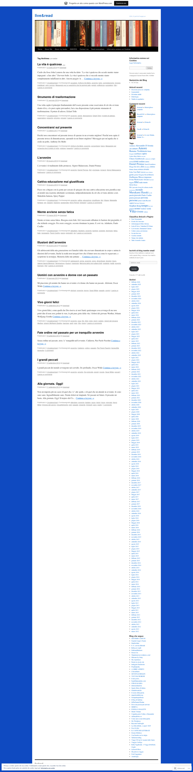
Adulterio (81, 230)
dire (142, 166)
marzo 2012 (135, 631)
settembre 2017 (136, 490)
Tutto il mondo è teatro (138, 240)
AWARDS (73, 49)
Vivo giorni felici (48, 302)
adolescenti (75, 261)
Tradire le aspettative (137, 99)
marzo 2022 (135, 367)
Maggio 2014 (135, 579)
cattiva (80, 200)
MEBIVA (134, 707)
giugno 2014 (135, 577)
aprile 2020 (134, 416)
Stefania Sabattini (139, 203)
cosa (79, 321)
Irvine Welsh (134, 179)
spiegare (83, 202)
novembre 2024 (136, 298)
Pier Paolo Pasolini (104, 348)
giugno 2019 (135, 440)
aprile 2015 (134, 553)
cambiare (137, 153)
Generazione (60, 263)
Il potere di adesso (108, 115)
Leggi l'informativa (135, 63)
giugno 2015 (135, 549)
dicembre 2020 (136, 400)
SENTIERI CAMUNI (138, 638)
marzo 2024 (135, 315)
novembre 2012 (136, 622)
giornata (109, 402)
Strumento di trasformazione (56, 97)
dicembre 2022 (136, 348)
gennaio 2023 (135, 346)
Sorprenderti (135, 92)
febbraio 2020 (135, 421)
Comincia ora (121, 3)
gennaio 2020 (135, 424)
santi (71, 323)
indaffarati (41, 85)
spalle (99, 405)
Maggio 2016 (135, 523)
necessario (45, 233)
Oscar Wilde (93, 290)
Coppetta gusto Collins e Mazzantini (142, 714)
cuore (147, 161)
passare (50, 202)
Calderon (81, 348)
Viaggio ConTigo (136, 742)
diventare (147, 167)
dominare (109, 230)
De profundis (88, 372)
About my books (61, 49)
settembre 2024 (136, 303)
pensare (137, 197)
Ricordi (148, 200)
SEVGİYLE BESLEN (138, 674)
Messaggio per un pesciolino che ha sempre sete (73, 85)
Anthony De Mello (84, 83)
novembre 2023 (136, 324)
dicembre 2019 (136, 426)
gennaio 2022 (135, 372)
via (75, 233)
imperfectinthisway (137, 695)
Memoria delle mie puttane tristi (91, 263)
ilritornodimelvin (136, 686)
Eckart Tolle (97, 115)
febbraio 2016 (135, 530)
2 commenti (49, 350)
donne (86, 290)
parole (131, 195)
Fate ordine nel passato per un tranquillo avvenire (70, 332)
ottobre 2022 (135, 353)
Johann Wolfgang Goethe (53, 323)
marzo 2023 (135, 341)
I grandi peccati (47, 360)
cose (135, 161)
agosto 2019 (135, 435)
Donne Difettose (136, 733)
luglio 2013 (135, 603)
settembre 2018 (136, 461)
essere (146, 169)
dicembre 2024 (136, 296)
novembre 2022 (136, 350)
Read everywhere (97, 49)
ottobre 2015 (135, 539)
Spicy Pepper (74, 202)
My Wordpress (136, 721)
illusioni (68, 263)
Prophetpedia (135, 667)
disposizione (87, 115)
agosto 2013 (135, 601)
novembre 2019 (136, 428)
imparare (148, 177)
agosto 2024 (135, 305)
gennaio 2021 (135, 398)
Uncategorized (52, 83)
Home (40, 49)
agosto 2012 (135, 629)
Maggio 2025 (135, 291)
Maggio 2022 (135, 362)
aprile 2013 (134, 610)
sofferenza (101, 85)
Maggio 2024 (135, 310)
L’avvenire (44, 157)
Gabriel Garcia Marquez (45, 263)
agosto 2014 (135, 572)
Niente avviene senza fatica (55, 212)
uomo (137, 208)
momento (132, 190)
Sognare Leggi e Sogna (138, 641)
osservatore (41, 118)
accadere (74, 83)
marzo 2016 (135, 527)
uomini (107, 290)
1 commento (107, 405)
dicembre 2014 (136, 563)
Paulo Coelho (55, 233)
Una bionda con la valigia (139, 735)
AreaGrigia (134, 756)
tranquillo (40, 350)
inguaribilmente (62, 405)
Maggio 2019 (135, 442)
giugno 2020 (135, 412)
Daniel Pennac (83, 170)
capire (80, 115)
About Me (48, 49)
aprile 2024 (134, 313)
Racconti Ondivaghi (137, 723)
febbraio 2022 (135, 369)
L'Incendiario (135, 671)
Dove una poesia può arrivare (140, 704)
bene (149, 151)
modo (151, 187)
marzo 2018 (135, 475)
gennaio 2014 (135, 589)
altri (130, 149)
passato (102, 290)
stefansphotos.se (136, 716)
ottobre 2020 (135, 405)
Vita (115, 85)
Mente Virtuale (136, 711)
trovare (150, 206)
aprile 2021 (134, 390)
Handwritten (135, 643)
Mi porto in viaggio (137, 752)
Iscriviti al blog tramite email (142, 250)
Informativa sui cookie (48, 768)
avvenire (95, 83)
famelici (108, 261)
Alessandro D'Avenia (144, 145)
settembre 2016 (136, 513)
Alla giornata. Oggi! (50, 384)
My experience (136, 660)
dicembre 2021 (136, 374)
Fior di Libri (135, 728)
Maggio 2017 (135, 494)
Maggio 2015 (135, 551)
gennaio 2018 (135, 480)
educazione (87, 200)
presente (50, 118)
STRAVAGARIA (136, 683)
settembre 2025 (136, 284)
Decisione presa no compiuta (140, 90)
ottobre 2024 (135, 301)
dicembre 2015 (136, 534)
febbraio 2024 (135, 317)
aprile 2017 (134, 497)
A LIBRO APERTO (137, 669)
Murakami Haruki (139, 192)
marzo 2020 (135, 419)
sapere (131, 203)
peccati (117, 372)
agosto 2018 (135, 464)
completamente (108, 83)
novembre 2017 (136, 485)
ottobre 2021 (135, 379)
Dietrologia (134, 97)
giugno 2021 (135, 386)
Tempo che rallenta (137, 238)
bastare (88, 402)
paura (63, 233)
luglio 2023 (135, 331)
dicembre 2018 (136, 454)
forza (146, 172)
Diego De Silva (134, 166)
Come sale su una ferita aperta (140, 719)
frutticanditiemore (136, 650)
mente (145, 182)
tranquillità (115, 348)
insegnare (75, 263)
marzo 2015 (135, 556)
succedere (109, 85)
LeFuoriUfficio (136, 749)
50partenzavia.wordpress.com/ (140, 655)
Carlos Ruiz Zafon (135, 156)
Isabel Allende (144, 179)
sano (95, 405)
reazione (57, 202)
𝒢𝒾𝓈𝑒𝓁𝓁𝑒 (139, 129)
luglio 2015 (135, 546)
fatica (115, 230)
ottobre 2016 (135, 511)
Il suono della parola (137, 693)
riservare (66, 323)
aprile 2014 (134, 582)
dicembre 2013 (136, 591)
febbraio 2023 (135, 343)
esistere (140, 169)
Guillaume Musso (136, 177)
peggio (93, 85)
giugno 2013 (135, 605)
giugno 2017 (135, 492)
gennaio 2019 (135, 452)
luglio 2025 (135, 287)
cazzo (93, 402)
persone (133, 200)
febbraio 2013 (135, 615)
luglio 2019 (135, 438)
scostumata (65, 202)
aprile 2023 (134, 339)
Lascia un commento (44, 87)
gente (131, 174)
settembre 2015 (136, 542)
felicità (143, 172)
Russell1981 (141, 114)
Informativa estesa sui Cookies (119, 49)
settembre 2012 (136, 627)
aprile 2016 (134, 525)
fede (39, 233)
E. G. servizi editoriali (138, 645)
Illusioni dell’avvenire (51, 242)
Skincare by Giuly (137, 657)
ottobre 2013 (135, 596)
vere (75, 323)
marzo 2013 (135, 612)
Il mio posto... (135, 678)
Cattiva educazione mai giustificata (60, 181)
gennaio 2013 (135, 617)
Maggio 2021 (135, 388)
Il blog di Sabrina (136, 700)
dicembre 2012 (136, 619)
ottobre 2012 (135, 624)
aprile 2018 (134, 473)
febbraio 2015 (135, 558)
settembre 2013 (136, 598)
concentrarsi (95, 146)
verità (149, 208)
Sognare (40, 266)
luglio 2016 (135, 518)
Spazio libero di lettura (138, 688)
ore (45, 202)
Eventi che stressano (137, 221)
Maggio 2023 (135, 336)
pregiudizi (69, 233)
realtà (112, 263)
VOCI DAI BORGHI (138, 676)
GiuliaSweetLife (136, 690)
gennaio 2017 (135, 504)
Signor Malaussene (114, 170)
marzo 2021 (135, 393)
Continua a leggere (93, 78)
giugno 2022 (135, 360)
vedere (143, 208)
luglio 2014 (135, 575)
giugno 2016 (135, 520)
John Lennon (50, 85)
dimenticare (101, 261)
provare (63, 118)
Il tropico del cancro (49, 405)
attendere (74, 402)
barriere (95, 230)
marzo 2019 (135, 447)
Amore (142, 148)
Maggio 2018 (135, 471)
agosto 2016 (135, 516)
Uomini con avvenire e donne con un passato (67, 275)
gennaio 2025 (135, 294)
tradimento (41, 172)
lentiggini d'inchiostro (138, 664)
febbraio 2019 (135, 449)
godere (100, 321)
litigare (106, 200)
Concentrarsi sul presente (54, 127)
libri (90, 170)
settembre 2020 (136, 407)
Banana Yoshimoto (138, 151)
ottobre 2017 (135, 487)
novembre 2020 (136, 402)
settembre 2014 (136, 570)
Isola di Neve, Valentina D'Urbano (142, 226)
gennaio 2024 (135, 320)
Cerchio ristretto (136, 235)
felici (86, 321)
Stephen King (135, 205)
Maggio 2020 (135, 414)
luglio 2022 (135, 357)
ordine (87, 348)
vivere (84, 323)
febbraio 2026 (135, 282)
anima (82, 261)
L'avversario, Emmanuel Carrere (141, 228)
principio (57, 118)
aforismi (73, 290)
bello (100, 83)
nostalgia (106, 263)
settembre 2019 (136, 433)
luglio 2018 (135, 466)
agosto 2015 (135, 544)
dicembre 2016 (136, 506)
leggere (131, 182)
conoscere (148, 159)
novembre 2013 (136, 593)
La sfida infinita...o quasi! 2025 (141, 726)
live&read (44, 15)
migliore (63, 148)
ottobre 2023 (135, 327)
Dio (83, 321)
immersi (117, 83)
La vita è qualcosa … (51, 64)
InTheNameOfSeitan (137, 702)
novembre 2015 (136, 537)
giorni (95, 321)
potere (140, 200)
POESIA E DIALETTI (138, 709)
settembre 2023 (136, 329)
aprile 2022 (134, 365)
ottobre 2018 (135, 459)
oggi (70, 405)
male (141, 182)
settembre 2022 (136, 355)
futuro (103, 146)
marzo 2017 (135, 499)
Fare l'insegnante (136, 219)
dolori (98, 402)
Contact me (84, 49)
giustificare (96, 200)
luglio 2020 (135, 409)
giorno (136, 175)
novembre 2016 (136, 508)
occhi (150, 193)
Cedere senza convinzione (139, 231)
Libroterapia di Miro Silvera (140, 224)
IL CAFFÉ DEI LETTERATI (140, 730)
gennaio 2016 (135, 532)
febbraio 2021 (135, 395)
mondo (101, 372)
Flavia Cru (134, 652)
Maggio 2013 (135, 608)
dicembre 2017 (136, 483)
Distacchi (147, 122)
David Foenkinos (150, 164)
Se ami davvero (136, 233)
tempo (144, 205)
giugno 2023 (135, 334)
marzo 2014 (135, 584)
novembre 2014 (136, 565)
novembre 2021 (136, 376)
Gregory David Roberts (146, 175)
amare (135, 148)
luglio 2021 (135, 383)
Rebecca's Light (136, 648)
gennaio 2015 (135, 560)
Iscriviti (134, 269)
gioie (91, 321)
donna (131, 169)
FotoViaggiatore (136, 754)
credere (142, 161)
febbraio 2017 (135, 501)
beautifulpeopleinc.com (138, 681)
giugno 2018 (135, 468)
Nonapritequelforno (137, 697)
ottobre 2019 (135, 431)
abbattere (74, 230)
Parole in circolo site (137, 662)
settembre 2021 (136, 381)
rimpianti (89, 405)
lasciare (151, 180)
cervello (80, 372)
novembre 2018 (136, 457)
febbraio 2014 (135, 586)
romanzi (103, 170)
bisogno (131, 154)
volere (146, 212)
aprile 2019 (134, 445)
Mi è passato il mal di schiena (139, 187)
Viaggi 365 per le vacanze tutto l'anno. (143, 740)
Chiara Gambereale (137, 158)
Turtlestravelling (136, 737)
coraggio (102, 230)
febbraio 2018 (135, 478)
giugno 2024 (135, 308)
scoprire (118, 263)
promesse (96, 170)
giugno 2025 (135, 289)
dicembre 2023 (136, 322)
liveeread (62, 67)
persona (144, 197)
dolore (152, 166)
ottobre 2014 (135, 568)
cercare (143, 156)
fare (138, 171)
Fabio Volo (132, 172)
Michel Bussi (133, 185)
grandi (96, 372)
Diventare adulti (136, 94)
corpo (94, 261)
